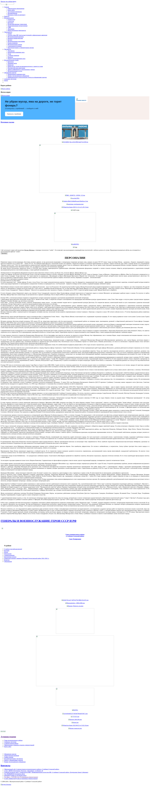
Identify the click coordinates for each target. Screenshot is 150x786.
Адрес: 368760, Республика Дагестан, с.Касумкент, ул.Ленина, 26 (23, 770)
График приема (8, 757)
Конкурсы (11, 61)
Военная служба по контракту (16, 15)
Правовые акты (12, 63)
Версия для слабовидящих (8, 1)
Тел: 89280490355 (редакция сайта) (14, 774)
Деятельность (8, 32)
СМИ (9, 27)
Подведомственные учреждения (17, 24)
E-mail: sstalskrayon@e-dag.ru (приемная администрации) (21, 778)
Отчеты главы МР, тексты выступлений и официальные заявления (27, 35)
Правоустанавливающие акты (16, 58)
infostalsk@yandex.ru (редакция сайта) (15, 775)
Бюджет (10, 40)
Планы (10, 33)
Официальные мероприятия (16, 8)
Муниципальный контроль (16, 36)
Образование (8, 561)
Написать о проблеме (14, 114)
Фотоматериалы (12, 13)
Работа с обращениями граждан (13, 760)
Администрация (8, 737)
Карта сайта (11, 10)
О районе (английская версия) (13, 549)
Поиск (6, 80)
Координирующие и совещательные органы (21, 47)
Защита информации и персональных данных (21, 69)
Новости (6, 16)
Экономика (11, 29)
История (6, 550)
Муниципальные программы (16, 41)
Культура (6, 560)
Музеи (6, 552)
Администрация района (11, 743)
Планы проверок (13, 43)
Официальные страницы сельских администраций (19, 745)
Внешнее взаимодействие (15, 38)
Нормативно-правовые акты (16, 52)
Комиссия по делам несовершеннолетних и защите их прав (25, 66)
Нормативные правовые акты (16, 74)
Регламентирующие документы (13, 758)
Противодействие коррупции (16, 68)
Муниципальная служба (11, 60)
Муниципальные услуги (15, 71)
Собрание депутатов (10, 79)
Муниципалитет (9, 18)
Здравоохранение (9, 555)
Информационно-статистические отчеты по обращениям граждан (27, 77)
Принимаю (4, 253)
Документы (7, 49)
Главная (6, 7)
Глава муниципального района (13, 740)
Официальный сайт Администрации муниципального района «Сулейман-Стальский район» (31, 769)
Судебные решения (13, 55)
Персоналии (7, 553)
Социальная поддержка (15, 46)
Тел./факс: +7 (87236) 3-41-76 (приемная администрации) (21, 777)
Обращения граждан (10, 72)
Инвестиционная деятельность (17, 30)
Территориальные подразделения (17, 25)
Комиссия (10, 65)
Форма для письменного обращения (18, 76)
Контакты (10, 22)
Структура (11, 21)
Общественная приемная (11, 755)
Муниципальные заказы (15, 44)
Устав (9, 54)
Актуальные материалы (15, 11)
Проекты (10, 57)
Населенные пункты (10, 557)
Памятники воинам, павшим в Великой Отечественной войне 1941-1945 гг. (26, 558)
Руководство (11, 19)
